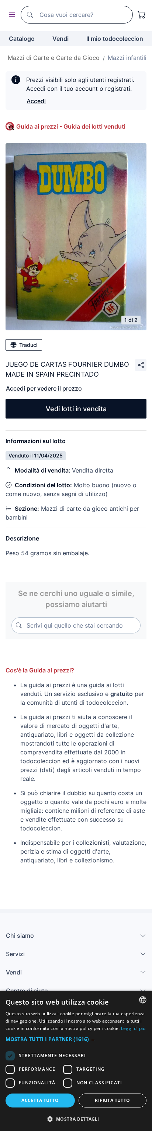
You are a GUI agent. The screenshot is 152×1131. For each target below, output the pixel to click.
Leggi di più (133, 1028)
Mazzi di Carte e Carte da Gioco (54, 57)
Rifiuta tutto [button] (112, 1100)
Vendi (60, 38)
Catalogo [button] (22, 38)
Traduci (28, 345)
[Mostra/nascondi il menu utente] (10, 15)
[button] (76, 1039)
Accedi (36, 101)
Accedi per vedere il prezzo (44, 388)
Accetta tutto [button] (40, 1100)
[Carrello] (141, 14)
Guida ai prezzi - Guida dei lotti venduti (70, 126)
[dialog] (76, 1061)
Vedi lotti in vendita (76, 409)
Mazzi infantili (127, 57)
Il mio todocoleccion (114, 38)
